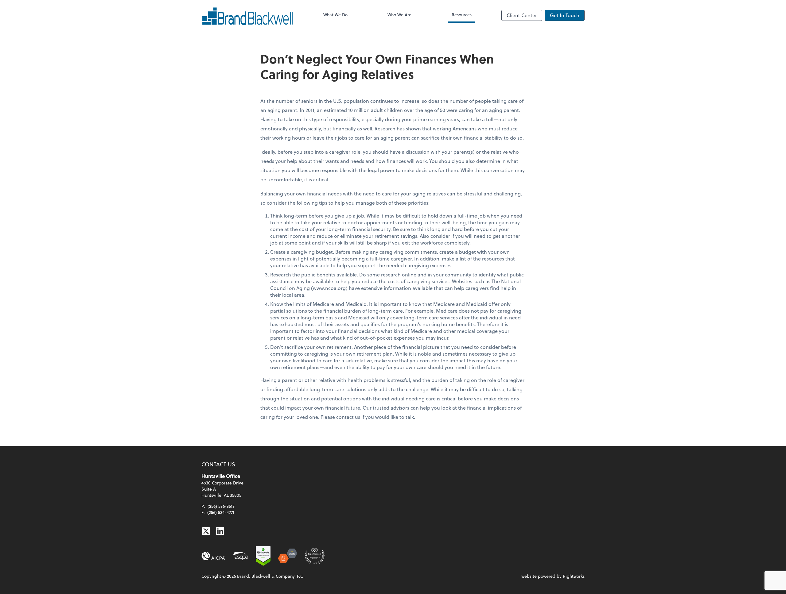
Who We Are (399, 14)
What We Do (335, 14)
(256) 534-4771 (220, 512)
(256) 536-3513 (221, 506)
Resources (462, 14)
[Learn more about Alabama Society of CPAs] (240, 556)
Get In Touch (564, 15)
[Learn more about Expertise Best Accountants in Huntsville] (315, 556)
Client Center (522, 15)
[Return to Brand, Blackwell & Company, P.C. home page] (247, 15)
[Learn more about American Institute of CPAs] (213, 556)
